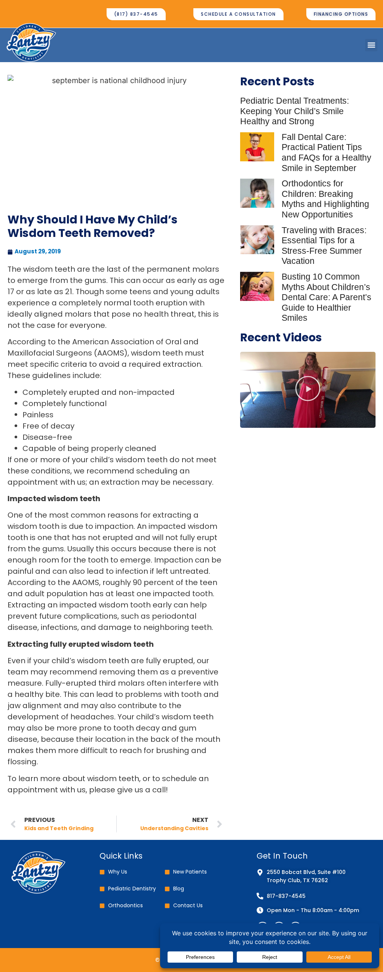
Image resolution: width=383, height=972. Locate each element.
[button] (371, 45)
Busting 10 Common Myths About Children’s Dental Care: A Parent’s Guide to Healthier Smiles (326, 297)
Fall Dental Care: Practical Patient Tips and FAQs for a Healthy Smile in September (326, 152)
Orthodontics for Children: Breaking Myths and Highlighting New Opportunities (325, 199)
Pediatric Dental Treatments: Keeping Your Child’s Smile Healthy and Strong (294, 111)
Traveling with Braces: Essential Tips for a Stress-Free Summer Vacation (324, 245)
